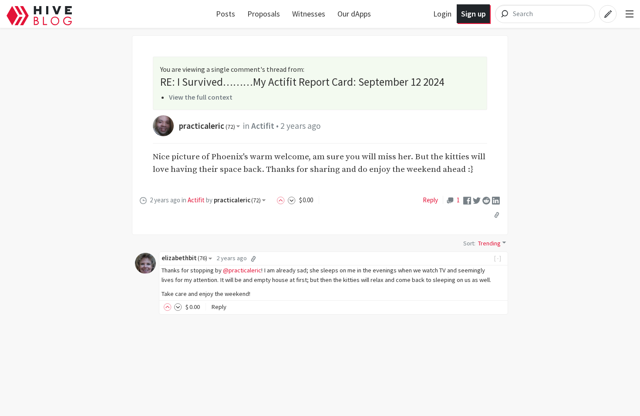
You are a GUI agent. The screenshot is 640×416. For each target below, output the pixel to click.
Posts (225, 14)
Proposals (263, 14)
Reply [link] (430, 200)
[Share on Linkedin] (496, 200)
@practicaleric (242, 270)
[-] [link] (498, 258)
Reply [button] (218, 307)
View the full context (200, 97)
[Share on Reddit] (486, 200)
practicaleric (207, 126)
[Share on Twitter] (477, 200)
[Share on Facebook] (467, 200)
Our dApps (354, 14)
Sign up (473, 14)
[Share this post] (497, 214)
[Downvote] (292, 200)
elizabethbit (184, 258)
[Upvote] (282, 200)
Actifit (262, 126)
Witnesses (308, 14)
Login (442, 14)
